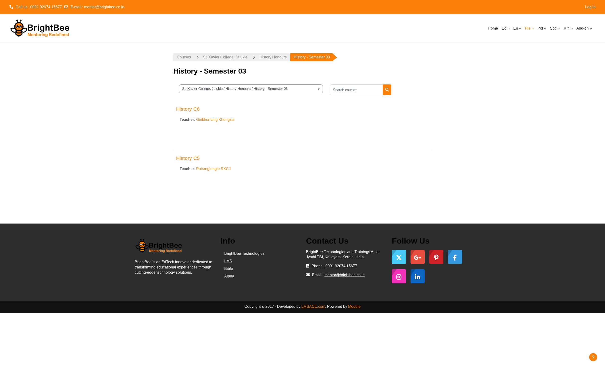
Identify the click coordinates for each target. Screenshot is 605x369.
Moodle (354, 306)
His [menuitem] (528, 28)
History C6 (188, 109)
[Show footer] (593, 357)
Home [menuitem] (493, 28)
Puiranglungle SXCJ (213, 169)
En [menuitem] (515, 28)
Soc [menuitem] (553, 28)
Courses (184, 57)
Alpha (229, 276)
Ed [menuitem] (504, 28)
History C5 (188, 158)
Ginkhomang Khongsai (215, 120)
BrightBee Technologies (244, 253)
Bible (228, 269)
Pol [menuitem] (540, 28)
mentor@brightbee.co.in (104, 7)
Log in (590, 7)
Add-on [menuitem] (582, 28)
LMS (228, 261)
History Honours (273, 57)
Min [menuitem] (566, 28)
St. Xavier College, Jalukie (225, 57)
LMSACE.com (313, 306)
